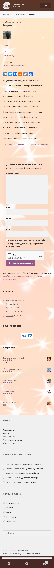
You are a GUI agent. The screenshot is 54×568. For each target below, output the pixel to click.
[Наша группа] (24, 336)
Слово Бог (9, 316)
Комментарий (12, 173)
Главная (8, 14)
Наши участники (29, 482)
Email (8, 218)
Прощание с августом (39, 144)
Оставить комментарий (13, 65)
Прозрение (10, 312)
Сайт (8, 229)
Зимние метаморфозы (29, 473)
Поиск (27, 563)
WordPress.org (9, 443)
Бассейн (9, 304)
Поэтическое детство (18, 5)
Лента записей (9, 436)
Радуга (8, 308)
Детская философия (30, 477)
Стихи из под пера (20, 14)
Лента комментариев (12, 440)
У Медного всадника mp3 (32, 464)
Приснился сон (11, 300)
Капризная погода (16, 144)
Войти (6, 433)
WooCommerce (33, 553)
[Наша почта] (30, 336)
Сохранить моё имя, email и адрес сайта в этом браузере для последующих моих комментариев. (27, 243)
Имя (8, 207)
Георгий (6, 45)
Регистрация (9, 430)
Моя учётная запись (9, 563)
